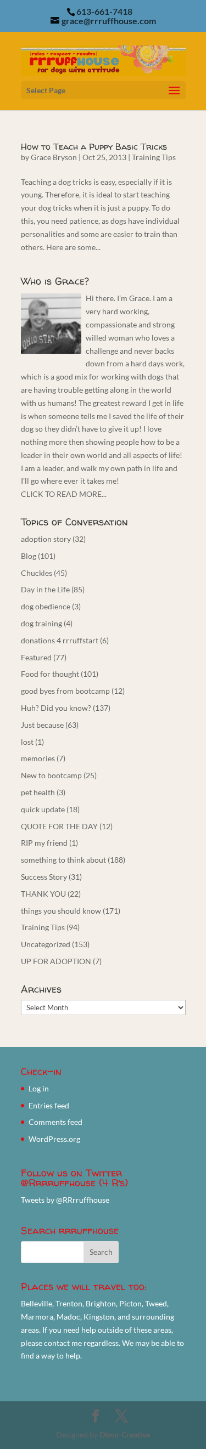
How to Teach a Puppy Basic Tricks (94, 146)
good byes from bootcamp (65, 690)
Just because (42, 724)
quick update (43, 809)
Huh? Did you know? (56, 707)
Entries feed (49, 1105)
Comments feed (55, 1122)
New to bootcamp (51, 775)
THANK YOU (43, 893)
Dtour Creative (124, 1434)
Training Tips (154, 157)
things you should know (61, 910)
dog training (41, 623)
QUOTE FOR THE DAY (59, 826)
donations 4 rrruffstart (59, 640)
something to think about (63, 859)
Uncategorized (45, 944)
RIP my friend (44, 842)
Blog (28, 556)
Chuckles (36, 573)
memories (38, 758)
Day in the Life (45, 589)
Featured (36, 657)
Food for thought (50, 673)
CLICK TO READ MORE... (64, 494)
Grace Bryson (54, 157)
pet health (38, 792)
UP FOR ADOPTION (56, 961)
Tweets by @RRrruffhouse (65, 1199)
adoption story (46, 539)
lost (27, 741)
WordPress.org (54, 1139)
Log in (39, 1088)
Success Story (44, 876)
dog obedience (45, 606)
